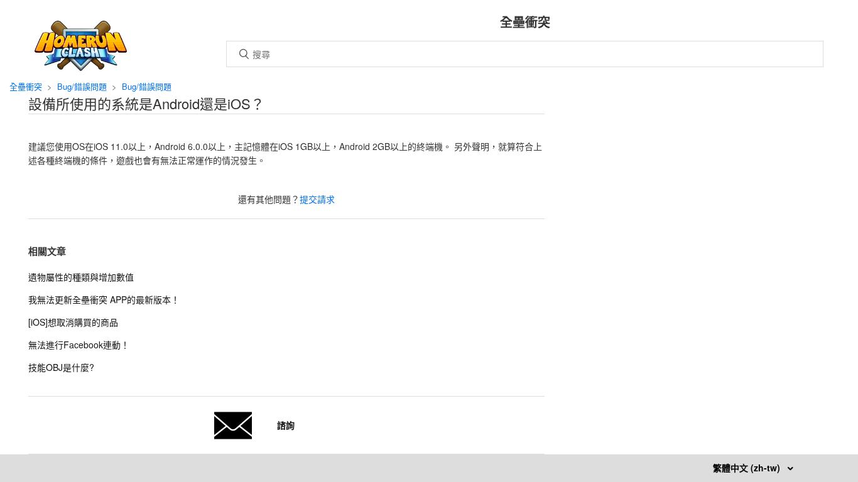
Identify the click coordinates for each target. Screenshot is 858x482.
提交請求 (317, 199)
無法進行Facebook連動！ (78, 344)
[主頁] (81, 67)
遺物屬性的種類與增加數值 (81, 276)
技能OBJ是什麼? (61, 367)
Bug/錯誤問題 (82, 86)
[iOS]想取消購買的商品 (73, 322)
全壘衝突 (25, 86)
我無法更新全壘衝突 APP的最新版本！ (104, 299)
